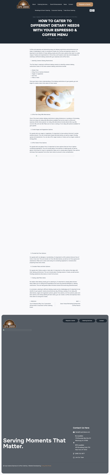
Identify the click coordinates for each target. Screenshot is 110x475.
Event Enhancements (56, 4)
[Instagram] (93, 10)
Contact (71, 4)
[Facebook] (91, 10)
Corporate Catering (56, 10)
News (65, 4)
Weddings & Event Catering (42, 10)
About (34, 4)
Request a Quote (84, 4)
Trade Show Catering (69, 10)
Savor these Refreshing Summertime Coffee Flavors (70, 303)
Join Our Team (79, 457)
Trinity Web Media (46, 465)
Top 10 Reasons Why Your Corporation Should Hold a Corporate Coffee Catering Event (41, 304)
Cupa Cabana (52, 38)
